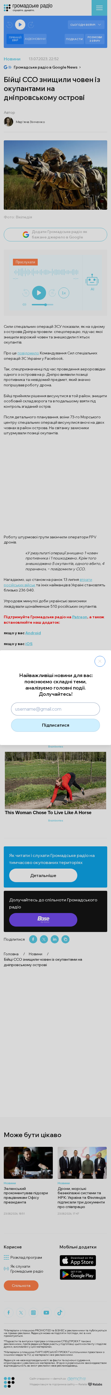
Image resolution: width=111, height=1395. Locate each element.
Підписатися (55, 725)
